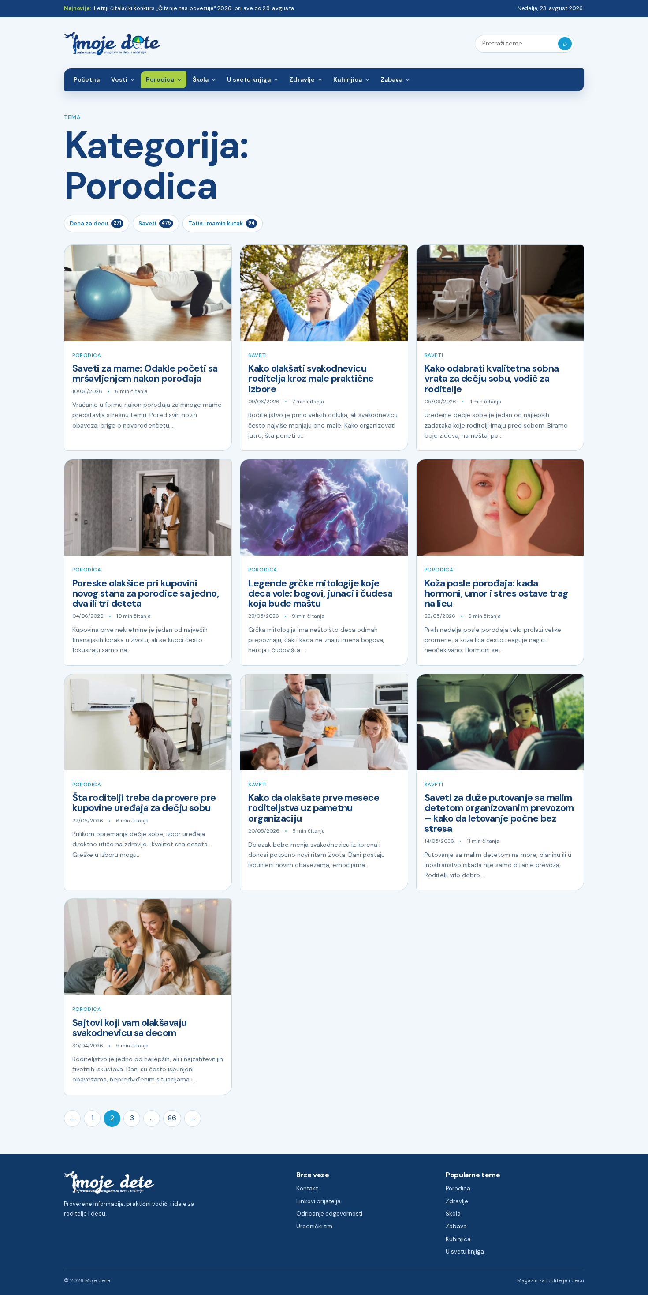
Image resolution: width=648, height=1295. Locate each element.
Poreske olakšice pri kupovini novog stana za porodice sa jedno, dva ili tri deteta (145, 593)
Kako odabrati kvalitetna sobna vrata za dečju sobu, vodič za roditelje (492, 378)
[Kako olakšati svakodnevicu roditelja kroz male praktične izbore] (323, 293)
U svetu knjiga (249, 79)
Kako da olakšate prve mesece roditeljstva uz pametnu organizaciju (313, 808)
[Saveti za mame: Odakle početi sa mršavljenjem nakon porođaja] (147, 293)
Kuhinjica (347, 79)
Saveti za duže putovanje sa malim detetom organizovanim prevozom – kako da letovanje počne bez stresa (499, 813)
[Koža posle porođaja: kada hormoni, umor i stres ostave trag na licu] (500, 507)
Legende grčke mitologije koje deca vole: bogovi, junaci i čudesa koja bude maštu (320, 593)
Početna (87, 79)
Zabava (391, 79)
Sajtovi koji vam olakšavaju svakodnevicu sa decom (129, 1028)
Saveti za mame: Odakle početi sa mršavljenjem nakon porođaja (145, 373)
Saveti (154, 223)
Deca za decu (95, 223)
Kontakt (307, 1188)
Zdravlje (302, 79)
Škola (201, 79)
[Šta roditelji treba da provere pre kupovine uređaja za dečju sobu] (147, 722)
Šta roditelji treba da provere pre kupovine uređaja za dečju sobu (144, 803)
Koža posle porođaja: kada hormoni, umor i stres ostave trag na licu (496, 593)
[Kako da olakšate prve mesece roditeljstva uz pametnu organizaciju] (323, 722)
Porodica (160, 79)
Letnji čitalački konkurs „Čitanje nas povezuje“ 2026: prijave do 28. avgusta (194, 8)
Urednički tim (314, 1226)
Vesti (119, 79)
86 (172, 1117)
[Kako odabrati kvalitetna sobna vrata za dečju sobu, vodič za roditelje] (500, 293)
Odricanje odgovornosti (329, 1213)
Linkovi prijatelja (318, 1201)
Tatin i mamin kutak (221, 223)
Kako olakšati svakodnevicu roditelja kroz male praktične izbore (310, 378)
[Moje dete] (112, 44)
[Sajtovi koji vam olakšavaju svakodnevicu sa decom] (147, 947)
